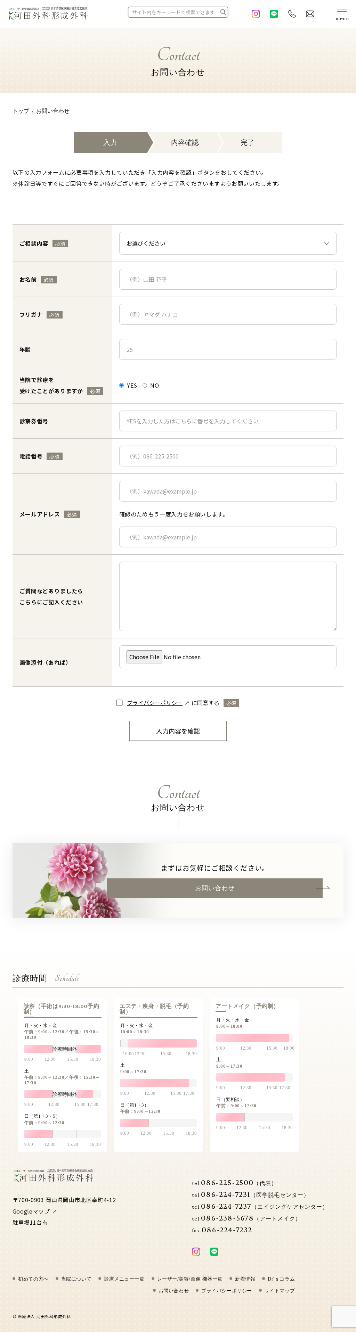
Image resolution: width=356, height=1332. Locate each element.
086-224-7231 (250, 1194)
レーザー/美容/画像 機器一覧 (189, 1279)
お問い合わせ (215, 888)
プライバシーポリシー (155, 702)
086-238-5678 (246, 1217)
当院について (76, 1279)
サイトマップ (280, 1291)
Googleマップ (31, 1211)
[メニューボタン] (342, 14)
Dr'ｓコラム (281, 1279)
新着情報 (245, 1279)
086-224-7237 (260, 1205)
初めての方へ (33, 1279)
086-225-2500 (234, 1182)
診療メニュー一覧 (124, 1279)
